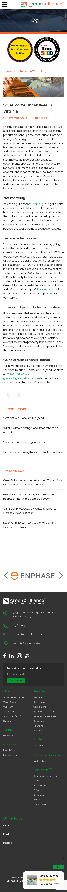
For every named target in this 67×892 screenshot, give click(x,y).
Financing (38, 726)
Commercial (40, 702)
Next (61, 575)
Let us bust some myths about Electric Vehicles (32, 452)
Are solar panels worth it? (8, 395)
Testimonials (40, 761)
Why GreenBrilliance (13, 697)
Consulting (39, 721)
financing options (46, 289)
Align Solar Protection (44, 711)
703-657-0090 (19, 374)
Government (40, 707)
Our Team (8, 707)
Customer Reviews (47, 755)
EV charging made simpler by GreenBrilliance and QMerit (18, 395)
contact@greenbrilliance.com (27, 634)
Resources (39, 795)
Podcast (37, 780)
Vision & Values (10, 702)
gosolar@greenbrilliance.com (21, 378)
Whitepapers (40, 785)
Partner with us (10, 735)
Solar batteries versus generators (24, 442)
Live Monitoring (10, 755)
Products (38, 730)
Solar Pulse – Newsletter (45, 776)
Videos (37, 799)
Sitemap (11, 881)
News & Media (40, 804)
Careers (7, 721)
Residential (39, 697)
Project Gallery (10, 750)
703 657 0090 (19, 625)
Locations (38, 745)
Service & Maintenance (45, 716)
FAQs (36, 790)
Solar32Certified (12, 716)
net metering (35, 204)
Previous (6, 575)
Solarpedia (43, 770)
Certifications (9, 711)
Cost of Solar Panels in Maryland (23, 418)
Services (40, 691)
